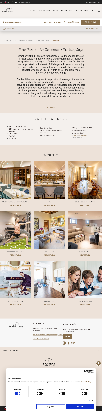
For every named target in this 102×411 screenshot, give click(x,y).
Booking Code (10, 28)
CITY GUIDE (89, 11)
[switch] (40, 393)
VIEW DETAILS (15, 205)
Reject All (50, 407)
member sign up (91, 2)
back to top (96, 344)
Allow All (80, 407)
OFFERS (55, 11)
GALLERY (78, 11)
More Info (87, 401)
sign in (100, 2)
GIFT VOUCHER (66, 11)
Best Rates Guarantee (92, 28)
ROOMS (33, 11)
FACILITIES (43, 11)
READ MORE (51, 108)
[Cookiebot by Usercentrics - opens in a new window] (85, 371)
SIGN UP (67, 337)
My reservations (24, 2)
